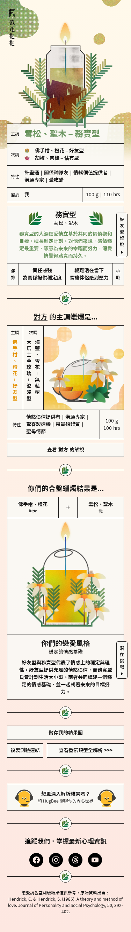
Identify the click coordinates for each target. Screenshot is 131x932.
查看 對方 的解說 (65, 449)
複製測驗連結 (25, 750)
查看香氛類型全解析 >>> (85, 750)
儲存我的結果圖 (66, 732)
